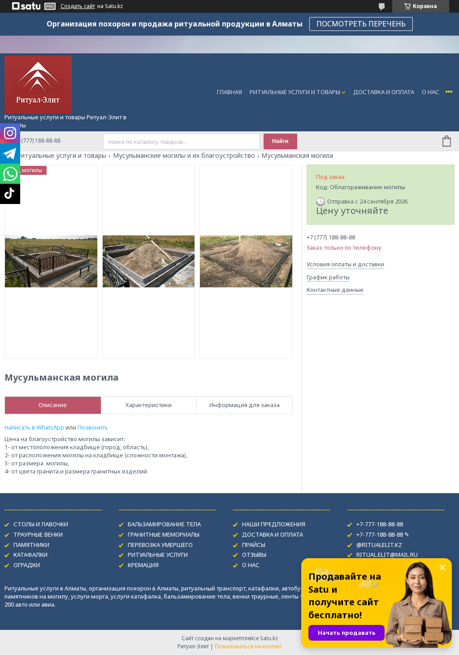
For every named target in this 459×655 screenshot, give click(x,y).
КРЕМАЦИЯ (143, 565)
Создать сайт (78, 6)
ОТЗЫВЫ (254, 555)
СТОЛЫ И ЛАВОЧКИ (40, 524)
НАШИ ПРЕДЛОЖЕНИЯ (273, 524)
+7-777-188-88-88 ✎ (382, 534)
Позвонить (93, 427)
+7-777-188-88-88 (379, 524)
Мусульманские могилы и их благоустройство (184, 156)
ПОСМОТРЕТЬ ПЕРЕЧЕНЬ (361, 24)
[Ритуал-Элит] (38, 84)
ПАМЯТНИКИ (31, 545)
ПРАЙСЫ (253, 545)
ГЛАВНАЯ (229, 92)
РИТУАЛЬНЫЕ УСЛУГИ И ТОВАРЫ (295, 92)
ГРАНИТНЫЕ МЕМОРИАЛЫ (163, 534)
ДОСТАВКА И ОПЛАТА (383, 92)
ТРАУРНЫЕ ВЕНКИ (38, 534)
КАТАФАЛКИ (30, 555)
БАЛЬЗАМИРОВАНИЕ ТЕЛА (164, 524)
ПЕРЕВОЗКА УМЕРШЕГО (160, 545)
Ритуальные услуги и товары (61, 156)
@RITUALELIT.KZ (379, 545)
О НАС (430, 92)
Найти (280, 141)
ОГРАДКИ (26, 565)
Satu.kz (269, 638)
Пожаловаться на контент (248, 646)
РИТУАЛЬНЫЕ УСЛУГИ (158, 555)
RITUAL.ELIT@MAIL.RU (387, 555)
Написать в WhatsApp (34, 427)
